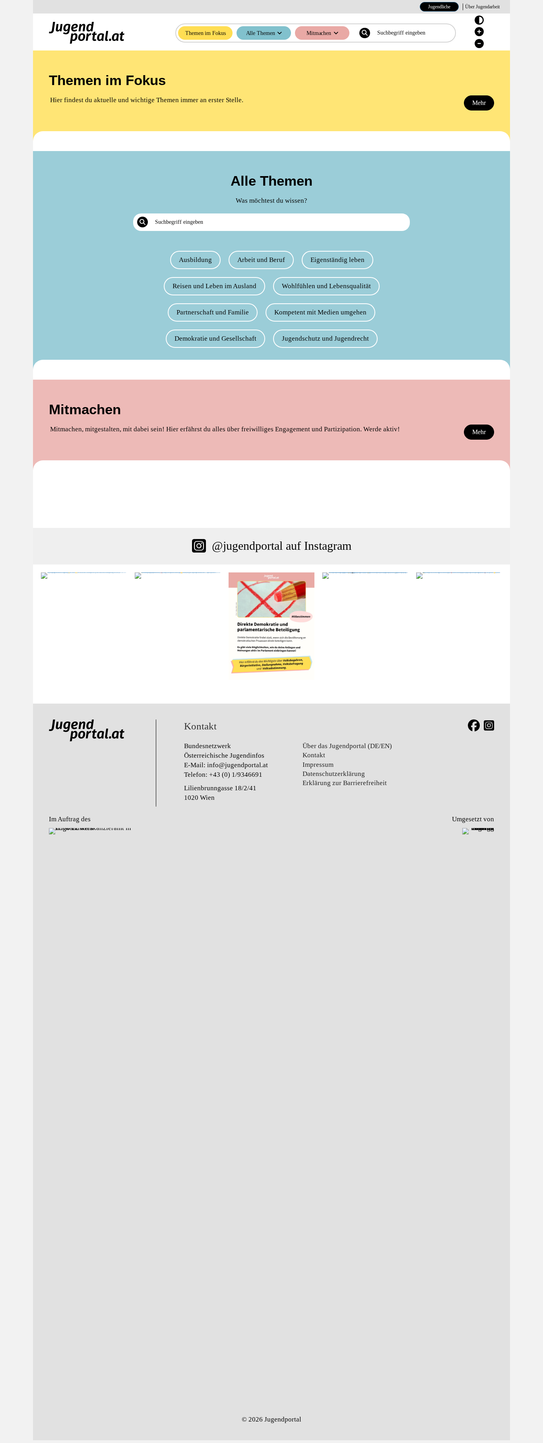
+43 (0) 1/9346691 (235, 774)
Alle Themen (260, 33)
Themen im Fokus (205, 33)
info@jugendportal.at (237, 765)
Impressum (318, 764)
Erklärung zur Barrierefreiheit (345, 783)
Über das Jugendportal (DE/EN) (347, 746)
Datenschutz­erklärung (334, 774)
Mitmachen (318, 33)
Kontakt (314, 755)
